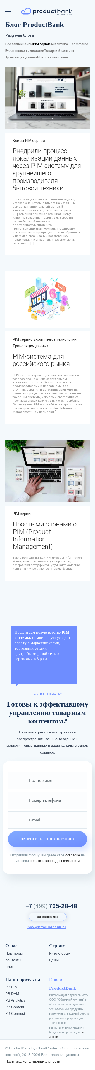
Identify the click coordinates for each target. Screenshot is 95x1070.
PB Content (14, 1007)
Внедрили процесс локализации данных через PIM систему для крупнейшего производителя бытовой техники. (47, 169)
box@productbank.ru (46, 927)
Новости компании (52, 57)
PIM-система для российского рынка (41, 360)
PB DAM (12, 994)
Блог (9, 966)
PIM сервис (42, 44)
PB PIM (11, 987)
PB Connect (15, 1013)
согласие (72, 855)
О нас (11, 945)
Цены (54, 960)
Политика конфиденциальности (32, 1061)
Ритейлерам (59, 953)
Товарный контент (59, 51)
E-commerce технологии (24, 51)
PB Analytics (15, 1000)
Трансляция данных (21, 57)
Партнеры (14, 953)
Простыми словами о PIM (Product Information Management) (45, 535)
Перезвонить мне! (47, 916)
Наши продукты (22, 979)
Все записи (14, 44)
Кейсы (28, 44)
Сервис (57, 945)
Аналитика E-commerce (69, 44)
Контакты (13, 960)
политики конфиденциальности (55, 861)
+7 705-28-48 (51, 906)
